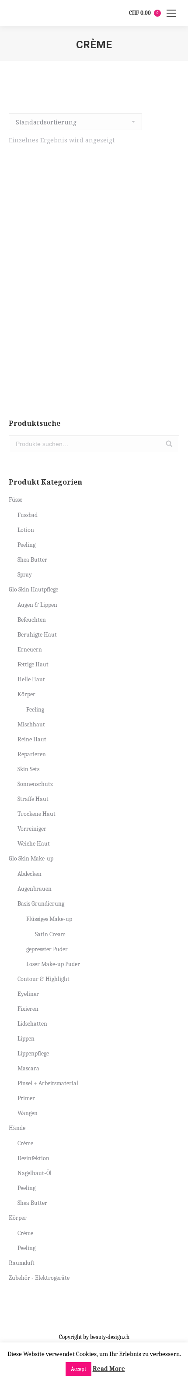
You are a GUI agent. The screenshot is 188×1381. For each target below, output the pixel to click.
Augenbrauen (34, 888)
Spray (24, 574)
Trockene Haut (36, 814)
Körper (26, 694)
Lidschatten (32, 1023)
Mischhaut (31, 724)
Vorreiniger (31, 828)
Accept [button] (78, 1369)
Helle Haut (31, 679)
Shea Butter (32, 559)
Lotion (25, 530)
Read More (109, 1369)
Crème (25, 1143)
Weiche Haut (33, 843)
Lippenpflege (33, 1053)
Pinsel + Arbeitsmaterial (47, 1083)
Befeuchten (31, 619)
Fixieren (27, 1009)
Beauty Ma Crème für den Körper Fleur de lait (94, 353)
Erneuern (29, 649)
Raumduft (22, 1263)
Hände (17, 1128)
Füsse (15, 499)
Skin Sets (28, 769)
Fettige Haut (33, 664)
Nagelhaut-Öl (34, 1173)
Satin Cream (50, 934)
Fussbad (27, 515)
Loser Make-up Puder (53, 964)
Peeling (26, 545)
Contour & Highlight (43, 979)
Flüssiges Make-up (49, 919)
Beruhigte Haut (37, 634)
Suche (169, 443)
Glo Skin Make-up (31, 858)
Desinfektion (33, 1158)
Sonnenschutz (35, 784)
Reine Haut (31, 739)
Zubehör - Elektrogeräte (39, 1278)
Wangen (27, 1113)
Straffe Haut (33, 799)
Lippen (26, 1038)
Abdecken (29, 874)
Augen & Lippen (37, 605)
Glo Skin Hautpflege (33, 589)
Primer (26, 1098)
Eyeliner (28, 994)
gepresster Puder (47, 949)
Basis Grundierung (40, 903)
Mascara (28, 1068)
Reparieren (31, 754)
